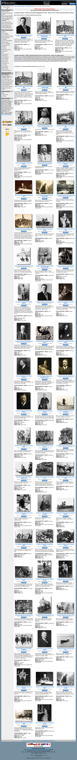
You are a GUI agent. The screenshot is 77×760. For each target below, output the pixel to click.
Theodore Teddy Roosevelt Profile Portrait (24, 376)
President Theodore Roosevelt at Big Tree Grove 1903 (44, 266)
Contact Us (28, 740)
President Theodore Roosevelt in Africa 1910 (24, 446)
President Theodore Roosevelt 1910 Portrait (65, 302)
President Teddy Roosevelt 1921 (44, 162)
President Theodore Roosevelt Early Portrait (44, 513)
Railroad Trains (5, 69)
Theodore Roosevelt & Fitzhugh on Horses (45, 229)
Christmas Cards (7, 79)
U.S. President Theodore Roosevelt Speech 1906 (45, 196)
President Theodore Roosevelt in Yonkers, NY (23, 477)
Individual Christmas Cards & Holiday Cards (7, 27)
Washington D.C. (5, 63)
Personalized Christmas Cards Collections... (7, 84)
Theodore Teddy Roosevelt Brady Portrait (44, 411)
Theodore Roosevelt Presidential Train (45, 614)
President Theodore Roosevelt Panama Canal (24, 579)
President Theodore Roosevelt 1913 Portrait (24, 411)
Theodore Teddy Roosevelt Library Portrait (24, 687)
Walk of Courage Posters (7, 23)
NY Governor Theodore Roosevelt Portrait (44, 649)
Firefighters (4, 39)
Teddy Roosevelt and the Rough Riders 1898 (65, 36)
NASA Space (5, 33)
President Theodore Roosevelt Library (65, 579)
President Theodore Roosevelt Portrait (24, 341)
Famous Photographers (7, 40)
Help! (3, 93)
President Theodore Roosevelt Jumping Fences (65, 513)
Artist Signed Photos (6, 22)
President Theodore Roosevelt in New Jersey (44, 342)
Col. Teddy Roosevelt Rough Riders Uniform (23, 302)
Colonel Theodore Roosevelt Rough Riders (23, 163)
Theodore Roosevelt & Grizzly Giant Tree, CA (44, 446)
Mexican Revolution (6, 49)
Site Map (4, 96)
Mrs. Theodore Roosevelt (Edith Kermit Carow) (45, 723)
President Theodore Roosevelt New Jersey (45, 545)
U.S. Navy (4, 64)
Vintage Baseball (5, 37)
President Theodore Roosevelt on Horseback (65, 411)
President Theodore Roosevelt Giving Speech (23, 513)
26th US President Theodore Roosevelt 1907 (24, 196)
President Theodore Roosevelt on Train (66, 445)
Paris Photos (5, 61)
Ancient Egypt (5, 58)
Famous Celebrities (6, 43)
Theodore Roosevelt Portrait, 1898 (45, 125)
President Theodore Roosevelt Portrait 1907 (45, 687)
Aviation (4, 31)
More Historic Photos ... (7, 70)
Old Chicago (4, 55)
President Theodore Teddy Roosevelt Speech (65, 545)
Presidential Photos (29, 6)
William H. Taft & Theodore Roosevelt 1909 (23, 723)
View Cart (52, 740)
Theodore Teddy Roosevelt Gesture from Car (23, 126)
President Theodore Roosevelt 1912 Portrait (65, 342)
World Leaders (5, 42)
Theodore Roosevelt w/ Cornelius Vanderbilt (24, 649)
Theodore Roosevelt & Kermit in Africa (66, 614)
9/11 (3, 52)
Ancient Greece (5, 54)
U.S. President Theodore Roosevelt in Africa (24, 545)
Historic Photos (5, 11)
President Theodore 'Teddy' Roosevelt (65, 265)
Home (15, 6)
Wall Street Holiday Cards (7, 80)
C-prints (58, 57)
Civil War (4, 48)
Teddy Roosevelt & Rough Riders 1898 (24, 228)
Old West (4, 46)
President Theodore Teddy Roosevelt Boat (65, 649)
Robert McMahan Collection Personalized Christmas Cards (7, 76)
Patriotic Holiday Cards (7, 82)
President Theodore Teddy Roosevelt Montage (65, 163)
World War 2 (4, 51)
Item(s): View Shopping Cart (69, 1)
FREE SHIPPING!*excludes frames (65, 4)
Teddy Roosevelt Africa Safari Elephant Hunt (66, 126)
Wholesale (39, 740)
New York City (5, 60)
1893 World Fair (5, 57)
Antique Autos (5, 66)
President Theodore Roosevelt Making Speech (45, 579)
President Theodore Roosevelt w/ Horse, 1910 (65, 477)
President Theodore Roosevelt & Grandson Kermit (44, 376)
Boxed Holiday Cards (6, 25)
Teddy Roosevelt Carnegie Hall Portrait (24, 614)
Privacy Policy (5, 94)
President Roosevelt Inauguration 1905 (66, 195)
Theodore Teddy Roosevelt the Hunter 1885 (65, 87)
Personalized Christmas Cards (33, 749)
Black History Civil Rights (7, 36)
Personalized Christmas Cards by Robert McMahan (7, 19)
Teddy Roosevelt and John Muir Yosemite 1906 (44, 36)
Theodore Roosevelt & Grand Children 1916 (66, 229)
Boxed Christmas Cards (7, 86)
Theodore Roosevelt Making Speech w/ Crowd (66, 687)
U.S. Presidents (5, 34)
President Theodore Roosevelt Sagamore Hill (44, 477)
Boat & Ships (5, 67)
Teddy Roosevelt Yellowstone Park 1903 (24, 265)
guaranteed (16, 61)
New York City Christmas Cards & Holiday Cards (7, 16)
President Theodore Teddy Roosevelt (23, 35)
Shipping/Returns (45, 740)
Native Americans (6, 45)
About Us (34, 740)
